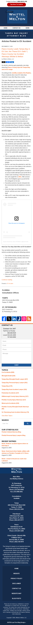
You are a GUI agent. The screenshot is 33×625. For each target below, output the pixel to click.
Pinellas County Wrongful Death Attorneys (15, 407)
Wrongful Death (8, 375)
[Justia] (18, 318)
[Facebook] (4, 318)
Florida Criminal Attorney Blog (11, 432)
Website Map (16, 593)
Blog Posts (16, 598)
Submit (16, 365)
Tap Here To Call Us (16, 4)
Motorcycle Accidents (10, 403)
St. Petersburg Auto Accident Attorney (15, 412)
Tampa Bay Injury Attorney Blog (16, 16)
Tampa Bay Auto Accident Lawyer (14, 389)
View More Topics (7, 415)
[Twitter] (9, 318)
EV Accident (10, 283)
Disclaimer (16, 583)
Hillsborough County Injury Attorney (15, 396)
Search (27, 423)
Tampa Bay (7, 386)
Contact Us (16, 28)
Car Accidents (8, 372)
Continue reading (7, 279)
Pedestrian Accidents (10, 393)
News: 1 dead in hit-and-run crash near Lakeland (14, 460)
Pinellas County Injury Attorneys (14, 400)
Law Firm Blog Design (16, 622)
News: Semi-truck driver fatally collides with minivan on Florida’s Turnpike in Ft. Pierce (15, 452)
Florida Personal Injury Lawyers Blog (13, 435)
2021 (19, 177)
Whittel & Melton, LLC (21, 617)
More (27, 28)
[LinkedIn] (14, 318)
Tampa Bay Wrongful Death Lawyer (15, 379)
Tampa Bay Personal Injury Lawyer (14, 382)
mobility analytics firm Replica (21, 73)
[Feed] (28, 318)
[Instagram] (23, 318)
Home (5, 28)
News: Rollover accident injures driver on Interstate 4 (15, 444)
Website (16, 573)
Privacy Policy (16, 578)
